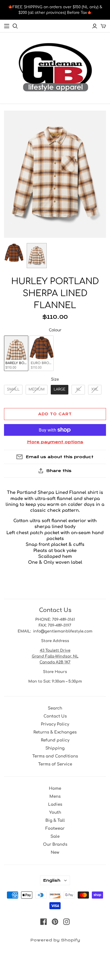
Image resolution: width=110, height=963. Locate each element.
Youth (55, 812)
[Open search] (15, 26)
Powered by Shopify (55, 940)
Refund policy (55, 740)
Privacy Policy (55, 724)
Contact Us (55, 716)
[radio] (16, 353)
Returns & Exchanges (55, 732)
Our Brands (55, 844)
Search (55, 708)
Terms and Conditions (55, 756)
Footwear (55, 828)
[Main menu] (6, 26)
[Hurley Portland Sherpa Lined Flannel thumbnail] (14, 252)
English (51, 880)
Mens (55, 796)
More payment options (55, 442)
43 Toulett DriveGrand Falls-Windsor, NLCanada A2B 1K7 (55, 656)
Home (55, 788)
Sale (55, 836)
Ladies (55, 804)
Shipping (55, 748)
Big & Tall (55, 820)
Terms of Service (55, 764)
